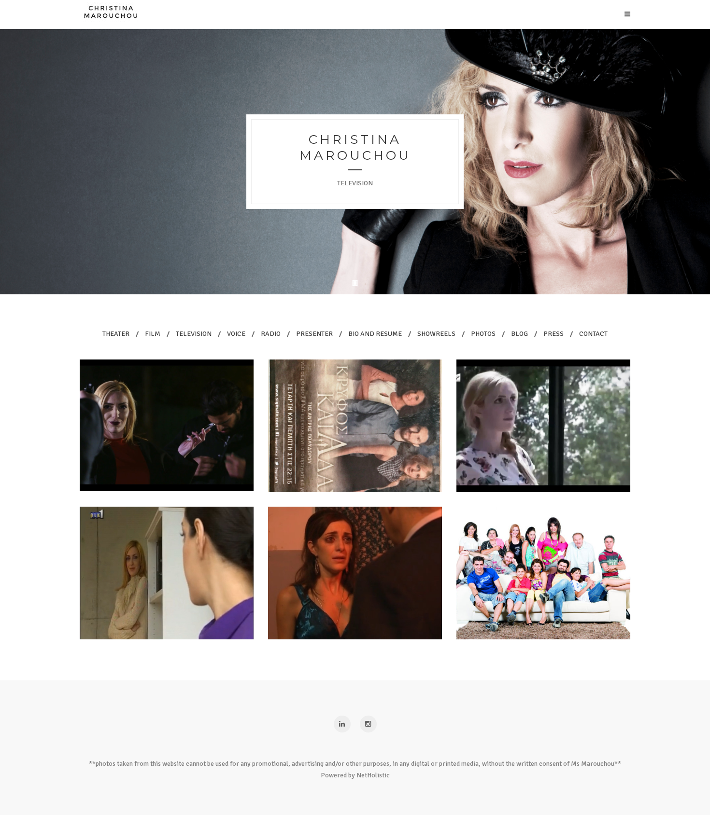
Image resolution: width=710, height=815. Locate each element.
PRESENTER (314, 334)
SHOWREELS (436, 334)
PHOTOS (483, 334)
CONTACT (593, 334)
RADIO (271, 334)
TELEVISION (194, 334)
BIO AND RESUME (375, 334)
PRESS (553, 334)
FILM (152, 334)
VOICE (236, 334)
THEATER (115, 334)
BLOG (519, 334)
